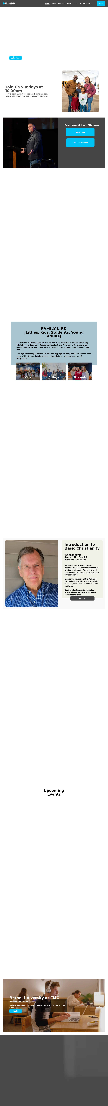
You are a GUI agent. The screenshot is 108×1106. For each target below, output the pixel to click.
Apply (15, 1011)
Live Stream (80, 132)
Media (76, 3)
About (54, 3)
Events (69, 3)
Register (82, 598)
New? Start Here (15, 58)
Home (47, 3)
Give (101, 3)
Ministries (61, 3)
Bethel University (86, 3)
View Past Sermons (80, 142)
